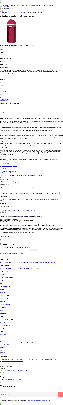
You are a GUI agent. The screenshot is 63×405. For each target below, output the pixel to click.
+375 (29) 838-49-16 (19, 210)
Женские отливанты (27, 262)
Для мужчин (32, 268)
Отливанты (3, 193)
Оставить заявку (33, 250)
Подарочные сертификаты (52, 193)
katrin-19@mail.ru (30, 210)
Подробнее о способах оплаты (8, 171)
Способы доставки (5, 5)
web (1, 237)
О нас (28, 5)
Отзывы (33, 5)
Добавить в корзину (5, 99)
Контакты (51, 5)
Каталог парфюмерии (5, 268)
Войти (3, 352)
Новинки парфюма (17, 268)
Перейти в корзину (5, 379)
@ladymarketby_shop (7, 172)
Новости (37, 5)
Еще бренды (3, 334)
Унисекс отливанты (50, 262)
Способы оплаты (14, 5)
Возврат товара (45, 199)
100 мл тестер (3, 91)
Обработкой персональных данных (16, 253)
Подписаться (3, 178)
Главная (2, 359)
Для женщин (25, 268)
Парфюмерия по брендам (27, 193)
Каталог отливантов (5, 262)
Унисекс (38, 268)
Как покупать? (23, 5)
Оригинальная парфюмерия (13, 193)
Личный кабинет (4, 199)
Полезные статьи (44, 5)
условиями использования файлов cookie (38, 400)
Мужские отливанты (38, 262)
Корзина (11, 199)
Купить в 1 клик (4, 100)
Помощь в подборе (40, 193)
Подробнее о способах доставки (8, 166)
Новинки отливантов (16, 262)
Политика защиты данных (7, 235)
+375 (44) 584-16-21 (6, 210)
